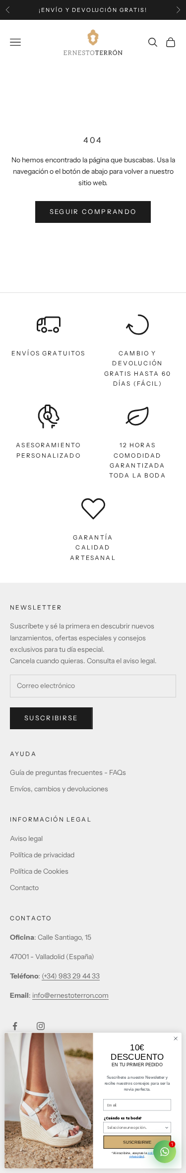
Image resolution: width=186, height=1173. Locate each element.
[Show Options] (167, 1127)
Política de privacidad (42, 854)
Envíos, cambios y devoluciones (59, 788)
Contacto (24, 887)
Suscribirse (51, 718)
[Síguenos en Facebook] (15, 1026)
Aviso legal (26, 838)
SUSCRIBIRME (137, 1142)
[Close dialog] (176, 1038)
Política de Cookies (39, 871)
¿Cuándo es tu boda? (123, 1117)
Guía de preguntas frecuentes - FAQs (68, 772)
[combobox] (135, 1127)
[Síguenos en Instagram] (41, 1026)
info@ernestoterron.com (70, 995)
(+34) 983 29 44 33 (71, 975)
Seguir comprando (93, 211)
